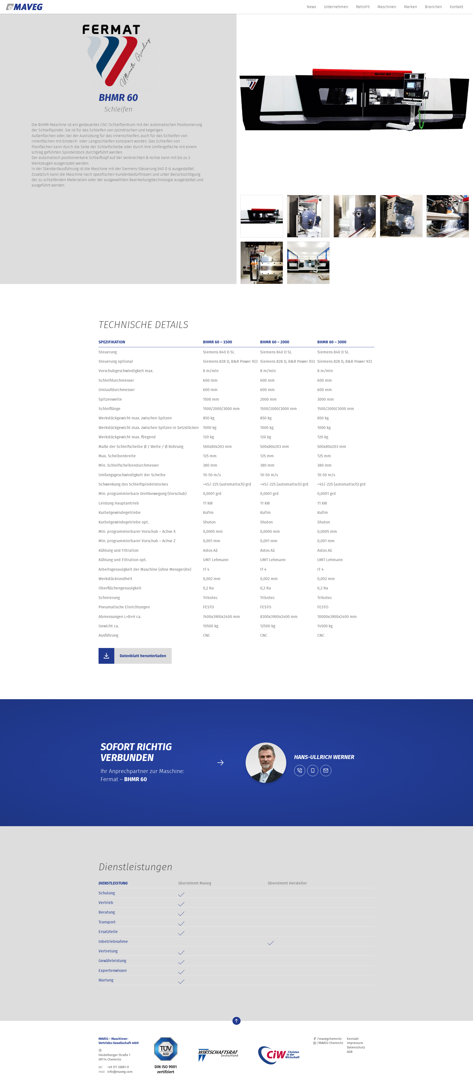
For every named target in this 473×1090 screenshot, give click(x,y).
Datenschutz (356, 1047)
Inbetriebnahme (113, 941)
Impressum (355, 1043)
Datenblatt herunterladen (143, 655)
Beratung (107, 912)
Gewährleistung (112, 961)
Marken (410, 7)
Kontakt (456, 7)
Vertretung (108, 951)
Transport (107, 922)
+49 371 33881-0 (114, 1067)
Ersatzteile (108, 931)
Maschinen (386, 7)
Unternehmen (336, 7)
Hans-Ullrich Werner (324, 757)
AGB (350, 1051)
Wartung (106, 980)
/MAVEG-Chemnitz (329, 1043)
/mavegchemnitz (329, 1038)
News (311, 7)
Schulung (107, 893)
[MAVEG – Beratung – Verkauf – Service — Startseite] (24, 7)
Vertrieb (106, 902)
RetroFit (363, 7)
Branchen (433, 7)
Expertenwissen (113, 970)
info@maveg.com (120, 1071)
